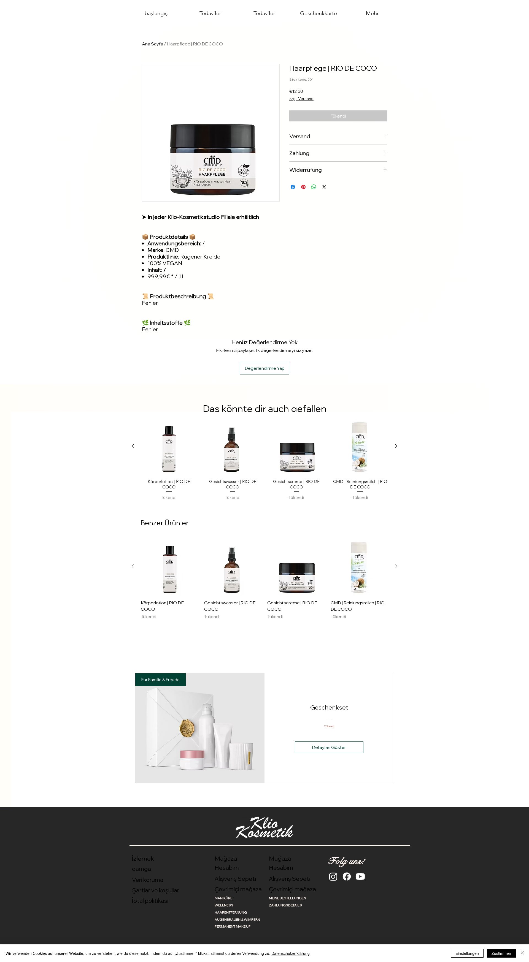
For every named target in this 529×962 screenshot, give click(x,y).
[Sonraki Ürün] (396, 446)
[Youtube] (360, 876)
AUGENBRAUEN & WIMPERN (237, 919)
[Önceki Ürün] (132, 446)
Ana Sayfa (152, 44)
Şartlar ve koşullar (155, 890)
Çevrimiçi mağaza (238, 889)
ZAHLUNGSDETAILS (285, 905)
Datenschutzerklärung (290, 953)
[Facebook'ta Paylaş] (293, 187)
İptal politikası (150, 900)
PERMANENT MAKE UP (233, 926)
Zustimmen (501, 953)
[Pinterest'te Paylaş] (303, 187)
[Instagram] (333, 876)
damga (141, 868)
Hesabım (227, 867)
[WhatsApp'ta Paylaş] (314, 187)
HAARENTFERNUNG (231, 912)
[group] (264, 460)
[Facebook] (346, 876)
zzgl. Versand (301, 98)
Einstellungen (467, 953)
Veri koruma (147, 879)
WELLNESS (224, 905)
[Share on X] (324, 187)
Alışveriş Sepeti (235, 878)
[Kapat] (522, 953)
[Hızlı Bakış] (169, 446)
